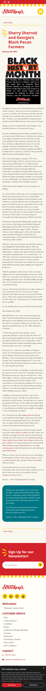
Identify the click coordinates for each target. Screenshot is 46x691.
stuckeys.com (6, 475)
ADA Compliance (10, 645)
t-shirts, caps (24, 457)
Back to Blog (8, 22)
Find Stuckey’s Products (12, 639)
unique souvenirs (10, 460)
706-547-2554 (10, 655)
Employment (8, 636)
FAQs (6, 617)
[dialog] (23, 678)
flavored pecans (25, 445)
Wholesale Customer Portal (14, 608)
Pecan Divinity (18, 440)
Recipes (6, 627)
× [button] (43, 668)
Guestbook (8, 624)
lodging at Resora (28, 415)
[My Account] (5, 2)
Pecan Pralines (28, 440)
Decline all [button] (33, 685)
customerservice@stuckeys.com (15, 659)
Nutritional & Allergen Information (16, 630)
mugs (33, 457)
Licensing (7, 633)
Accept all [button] (12, 685)
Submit (40, 564)
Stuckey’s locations (22, 432)
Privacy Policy (9, 642)
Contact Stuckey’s (10, 620)
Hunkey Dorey (11, 450)
